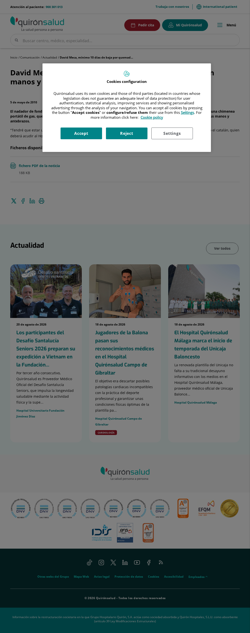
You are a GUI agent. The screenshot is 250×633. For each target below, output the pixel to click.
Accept (81, 133)
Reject (126, 133)
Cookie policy (152, 117)
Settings (172, 133)
